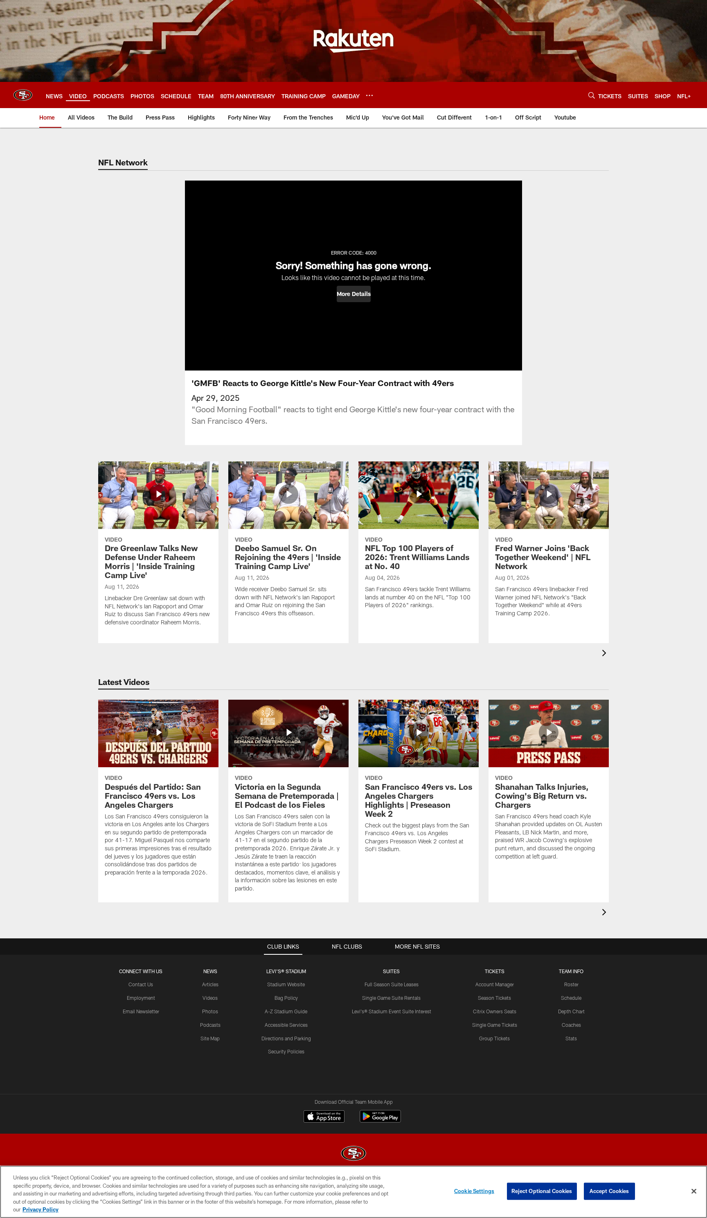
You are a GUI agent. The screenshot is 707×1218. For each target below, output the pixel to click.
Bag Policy (286, 998)
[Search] (591, 95)
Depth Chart (571, 1011)
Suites (391, 971)
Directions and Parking (286, 1038)
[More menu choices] (369, 95)
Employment (141, 998)
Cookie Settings (474, 1191)
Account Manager (494, 984)
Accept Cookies (609, 1191)
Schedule (571, 998)
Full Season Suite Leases (392, 984)
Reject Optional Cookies (541, 1191)
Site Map (210, 1038)
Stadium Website (286, 984)
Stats (571, 1038)
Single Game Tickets (494, 1025)
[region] (353, 1192)
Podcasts (210, 1025)
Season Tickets (494, 998)
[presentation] (605, 654)
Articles (210, 984)
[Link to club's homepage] (23, 95)
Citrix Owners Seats (494, 1011)
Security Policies (286, 1051)
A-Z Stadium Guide (286, 1011)
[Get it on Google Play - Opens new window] (380, 1120)
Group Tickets (494, 1038)
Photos (210, 1011)
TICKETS (494, 971)
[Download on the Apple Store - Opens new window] (324, 1117)
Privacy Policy (41, 1209)
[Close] (694, 1191)
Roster (571, 984)
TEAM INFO (571, 971)
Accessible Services (286, 1025)
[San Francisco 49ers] (353, 1154)
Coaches (571, 1025)
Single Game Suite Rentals (391, 998)
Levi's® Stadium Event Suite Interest (391, 1011)
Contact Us (140, 984)
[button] (354, 294)
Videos (210, 998)
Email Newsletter (141, 1011)
